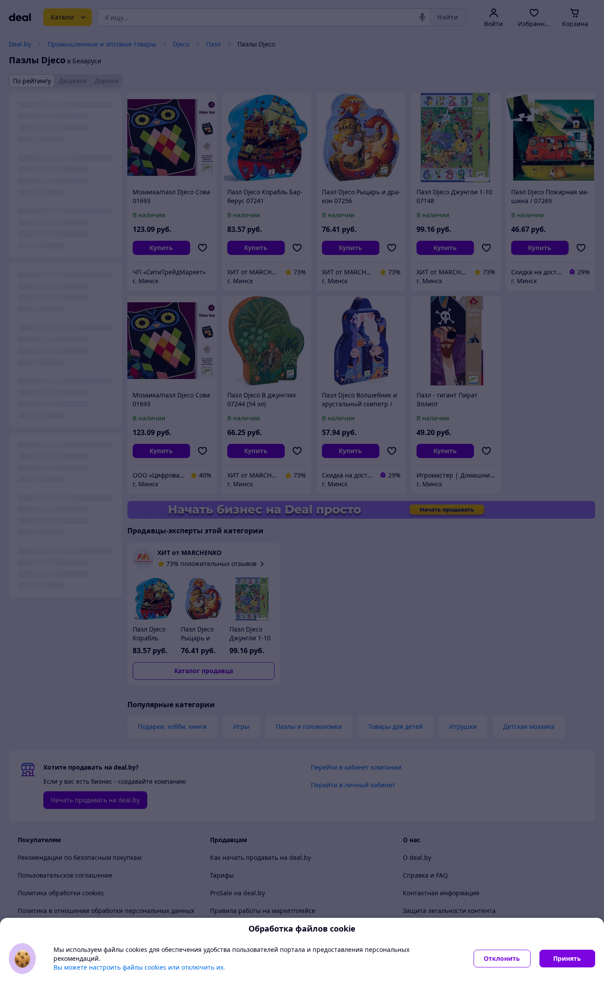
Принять (567, 958)
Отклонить (502, 958)
